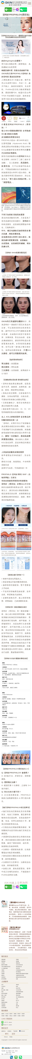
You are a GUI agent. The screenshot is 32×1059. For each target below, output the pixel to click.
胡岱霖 (2, 1015)
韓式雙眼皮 (18, 971)
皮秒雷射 (18, 968)
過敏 (2, 988)
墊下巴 (17, 1000)
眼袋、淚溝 (3, 995)
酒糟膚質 (3, 1005)
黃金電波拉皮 (19, 966)
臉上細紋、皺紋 (4, 989)
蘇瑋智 (23, 1015)
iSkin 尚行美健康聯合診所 (14, 3)
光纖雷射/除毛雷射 (20, 975)
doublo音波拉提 (19, 964)
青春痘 (17, 984)
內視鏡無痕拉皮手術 (20, 970)
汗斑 (17, 1002)
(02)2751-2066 (7, 1054)
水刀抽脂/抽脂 (4, 968)
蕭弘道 (11, 1015)
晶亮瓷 (2, 971)
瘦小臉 (2, 998)
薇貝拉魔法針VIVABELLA (15, 928)
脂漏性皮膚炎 (4, 1002)
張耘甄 (23, 1013)
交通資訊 (9, 1031)
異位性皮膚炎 (4, 993)
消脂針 (2, 970)
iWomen (6, 1036)
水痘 (17, 998)
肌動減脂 (3, 959)
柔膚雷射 (3, 977)
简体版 (10, 1036)
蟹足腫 (17, 1005)
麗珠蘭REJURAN (17, 902)
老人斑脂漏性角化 (20, 997)
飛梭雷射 (18, 963)
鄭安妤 (19, 1013)
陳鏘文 (7, 1015)
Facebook (23, 1031)
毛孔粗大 (3, 986)
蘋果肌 (2, 1000)
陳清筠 (11, 1013)
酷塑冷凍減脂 (4, 964)
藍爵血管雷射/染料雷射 (21, 977)
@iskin (10, 1022)
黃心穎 (7, 1013)
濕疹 (17, 1004)
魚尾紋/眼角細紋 (19, 991)
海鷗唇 (2, 973)
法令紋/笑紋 (18, 989)
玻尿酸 (17, 961)
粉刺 (17, 986)
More (17, 1007)
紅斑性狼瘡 (3, 1007)
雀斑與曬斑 (18, 993)
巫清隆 (19, 1015)
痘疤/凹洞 (18, 988)
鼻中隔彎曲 (3, 978)
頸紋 (2, 991)
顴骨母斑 (3, 997)
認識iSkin (3, 1031)
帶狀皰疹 (3, 1004)
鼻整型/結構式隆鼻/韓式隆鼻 (22, 973)
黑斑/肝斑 (18, 995)
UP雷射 (3, 963)
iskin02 (10, 1024)
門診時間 (15, 1031)
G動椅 (17, 959)
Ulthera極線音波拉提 (5, 966)
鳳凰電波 (3, 961)
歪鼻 (17, 978)
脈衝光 (2, 975)
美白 (2, 984)
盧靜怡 (2, 1013)
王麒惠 (15, 1013)
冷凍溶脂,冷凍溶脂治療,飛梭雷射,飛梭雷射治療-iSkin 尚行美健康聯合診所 (10, 1047)
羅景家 (15, 1015)
